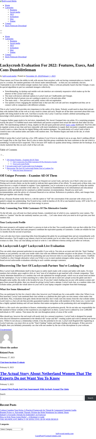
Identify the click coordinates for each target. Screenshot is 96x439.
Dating (12, 21)
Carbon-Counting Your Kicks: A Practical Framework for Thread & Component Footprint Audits (38, 410)
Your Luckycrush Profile (21, 164)
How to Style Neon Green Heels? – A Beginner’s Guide (22, 417)
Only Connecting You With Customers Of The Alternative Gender (35, 162)
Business (13, 10)
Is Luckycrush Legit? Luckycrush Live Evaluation (24, 166)
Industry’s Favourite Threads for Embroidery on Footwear (23, 415)
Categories (9, 8)
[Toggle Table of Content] (2, 155)
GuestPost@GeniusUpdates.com (48, 436)
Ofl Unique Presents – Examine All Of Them (23, 160)
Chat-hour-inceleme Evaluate (12, 362)
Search (2, 394)
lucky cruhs (70, 125)
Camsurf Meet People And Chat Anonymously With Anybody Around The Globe (34, 389)
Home (7, 5)
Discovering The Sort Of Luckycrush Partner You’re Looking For (30, 168)
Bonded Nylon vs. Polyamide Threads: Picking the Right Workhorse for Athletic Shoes (34, 412)
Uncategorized (6, 329)
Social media (15, 12)
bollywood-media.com (65, 433)
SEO (12, 14)
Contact (8, 23)
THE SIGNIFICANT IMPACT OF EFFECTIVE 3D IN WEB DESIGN (29, 419)
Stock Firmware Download (15, 26)
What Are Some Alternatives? (22, 170)
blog (12, 19)
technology (14, 17)
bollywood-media (9, 76)
